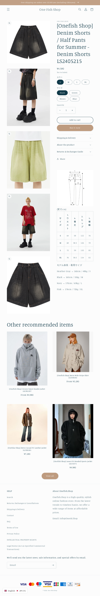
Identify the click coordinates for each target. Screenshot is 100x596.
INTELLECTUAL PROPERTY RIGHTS (22, 540)
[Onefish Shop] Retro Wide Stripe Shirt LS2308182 (73, 376)
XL (86, 82)
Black (62, 93)
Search (10, 497)
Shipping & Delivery (16, 509)
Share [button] (62, 159)
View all (50, 476)
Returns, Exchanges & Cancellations (23, 503)
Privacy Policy (13, 534)
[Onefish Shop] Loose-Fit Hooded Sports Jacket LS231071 (73, 462)
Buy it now (75, 128)
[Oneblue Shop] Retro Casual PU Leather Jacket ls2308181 (27, 449)
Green (74, 93)
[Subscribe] (53, 565)
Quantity (60, 105)
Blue (75, 99)
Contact (10, 515)
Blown (63, 99)
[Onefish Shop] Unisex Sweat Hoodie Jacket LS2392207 (27, 390)
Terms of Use (12, 527)
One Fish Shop (52, 590)
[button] (8, 9)
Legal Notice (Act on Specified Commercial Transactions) (26, 547)
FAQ (8, 521)
